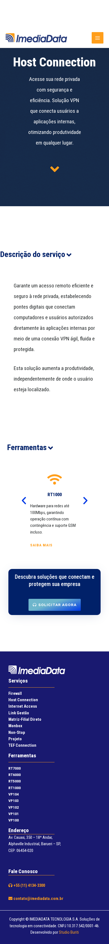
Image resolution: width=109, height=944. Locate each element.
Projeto (15, 738)
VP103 (13, 800)
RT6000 (14, 774)
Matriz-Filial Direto (24, 719)
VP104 (13, 794)
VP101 (13, 813)
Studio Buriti (69, 932)
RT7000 (14, 768)
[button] (24, 500)
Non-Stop (16, 732)
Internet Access (22, 706)
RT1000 (14, 788)
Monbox (15, 725)
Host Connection (23, 699)
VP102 (13, 807)
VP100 (13, 820)
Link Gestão (18, 712)
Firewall (15, 693)
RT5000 (14, 781)
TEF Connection (22, 745)
